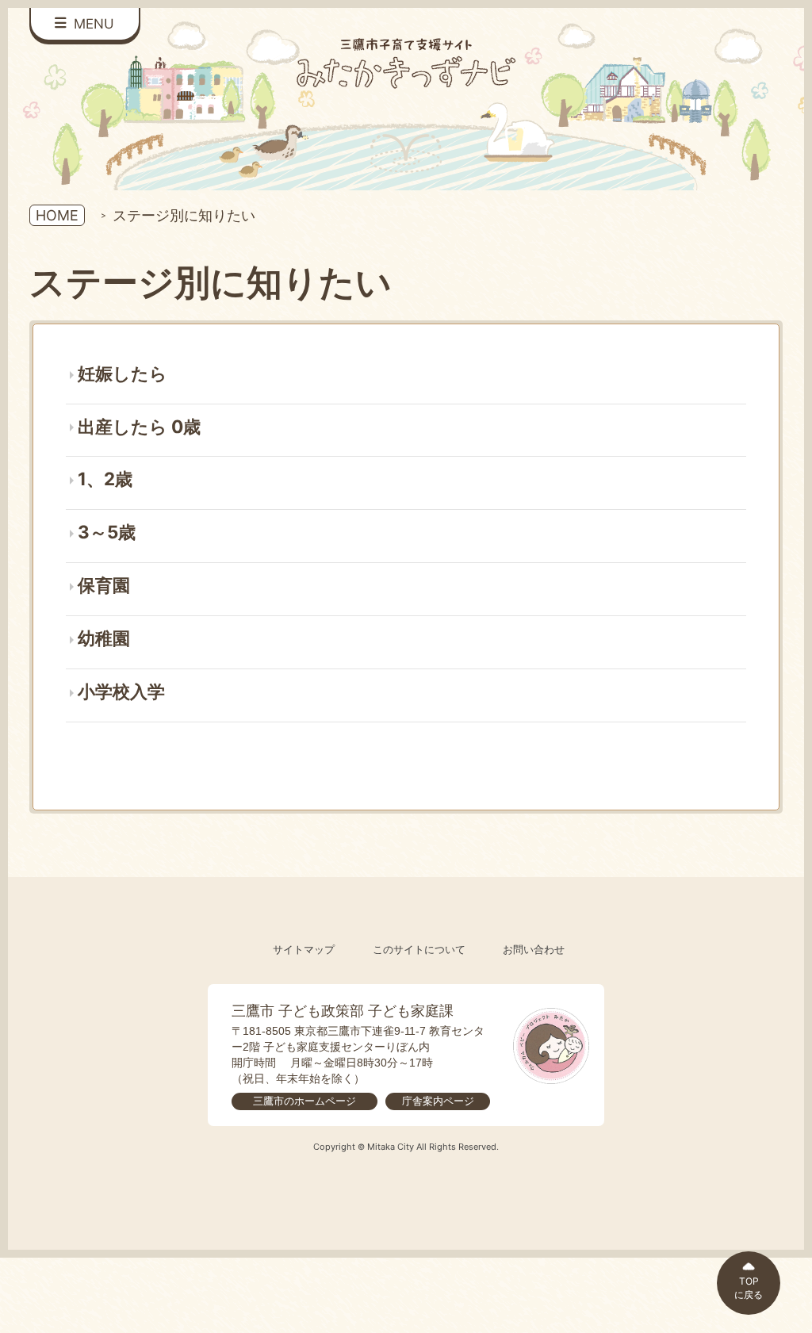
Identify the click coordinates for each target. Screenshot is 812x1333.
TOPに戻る (748, 1287)
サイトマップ (304, 950)
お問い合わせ (534, 950)
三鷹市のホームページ (304, 1101)
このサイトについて (419, 950)
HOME (57, 215)
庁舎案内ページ (438, 1101)
